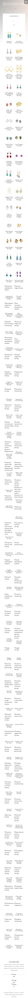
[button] (26, 2)
